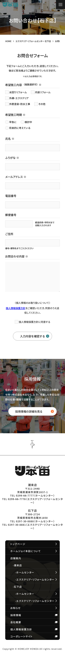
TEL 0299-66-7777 (22, 495)
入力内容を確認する (32, 336)
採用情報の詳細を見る (28, 411)
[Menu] (60, 4)
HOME (8, 41)
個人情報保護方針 (15, 308)
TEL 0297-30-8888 (22, 521)
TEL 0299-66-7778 (14, 499)
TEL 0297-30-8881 (14, 524)
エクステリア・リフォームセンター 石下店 (33, 41)
